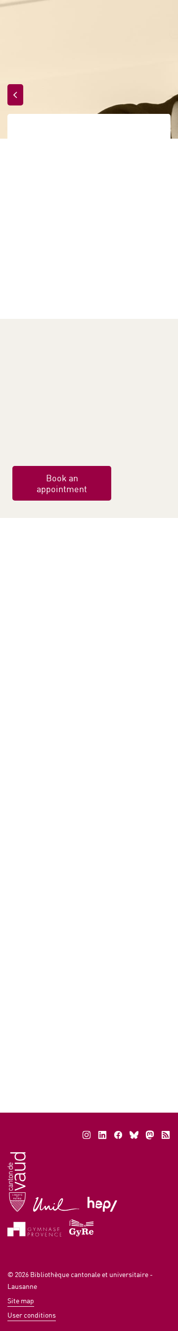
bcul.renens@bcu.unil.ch (61, 443)
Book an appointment (62, 483)
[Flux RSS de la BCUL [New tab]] (166, 1135)
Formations (77, 133)
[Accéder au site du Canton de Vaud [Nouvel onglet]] (16, 1181)
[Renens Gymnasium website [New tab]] (81, 1227)
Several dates (85, 977)
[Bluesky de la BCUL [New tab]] (134, 1135)
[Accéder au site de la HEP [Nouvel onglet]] (103, 1203)
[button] (110, 1052)
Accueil (30, 133)
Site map (20, 1300)
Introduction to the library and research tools (67, 880)
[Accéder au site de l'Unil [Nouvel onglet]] (56, 1203)
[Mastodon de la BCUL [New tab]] (150, 1135)
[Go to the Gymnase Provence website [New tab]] (34, 1228)
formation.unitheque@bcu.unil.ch (74, 1033)
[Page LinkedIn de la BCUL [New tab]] (102, 1135)
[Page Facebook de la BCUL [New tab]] (118, 1135)
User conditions (31, 1315)
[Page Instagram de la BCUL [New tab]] (86, 1135)
